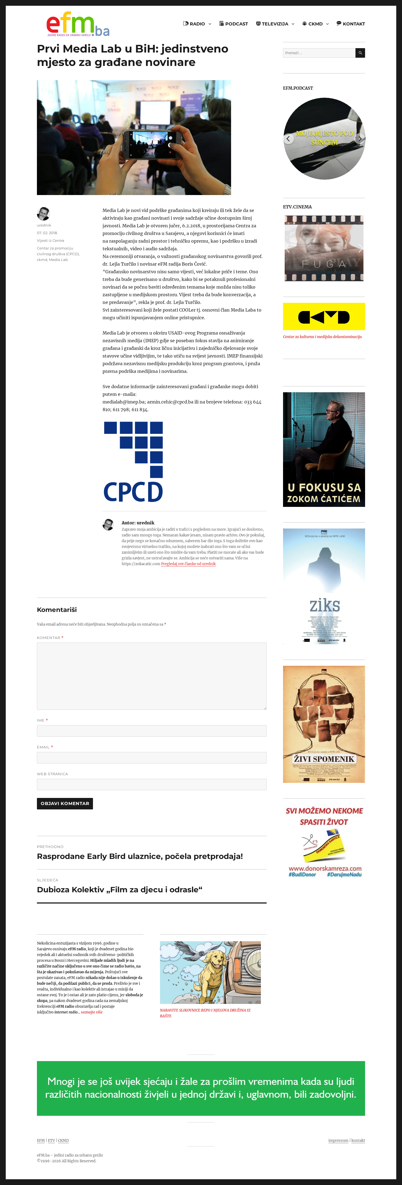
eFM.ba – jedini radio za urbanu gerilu (70, 1155)
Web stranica (52, 774)
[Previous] (288, 138)
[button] (287, 248)
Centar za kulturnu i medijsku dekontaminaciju (322, 337)
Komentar (50, 637)
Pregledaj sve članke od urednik (188, 564)
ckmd (42, 259)
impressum (338, 1140)
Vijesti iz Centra (50, 240)
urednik (44, 225)
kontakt (358, 1140)
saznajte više (92, 1012)
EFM (41, 1140)
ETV (51, 1140)
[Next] (359, 138)
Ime (42, 720)
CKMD (63, 1140)
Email (45, 747)
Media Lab (58, 259)
